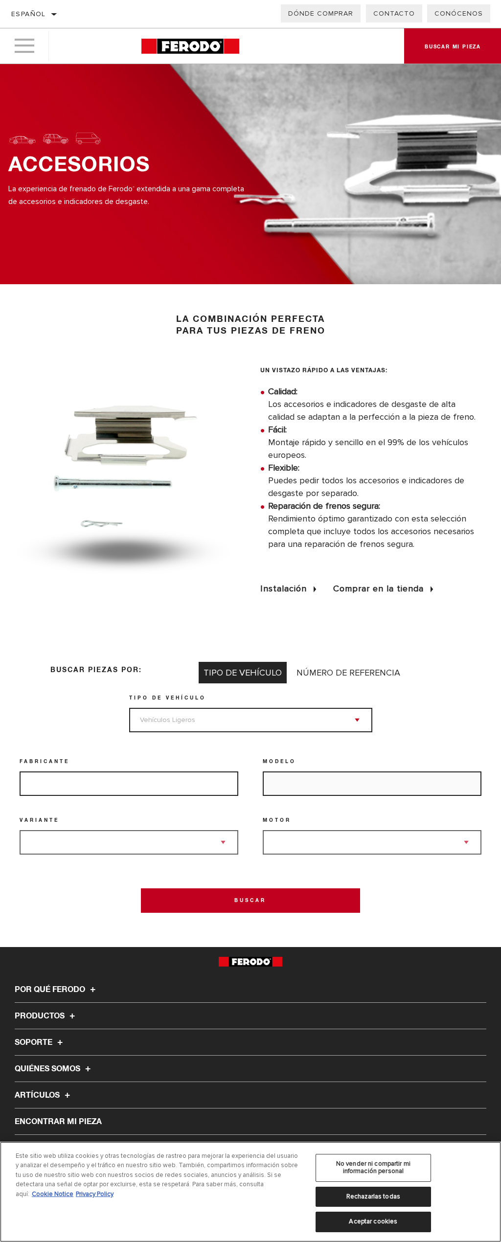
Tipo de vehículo (167, 698)
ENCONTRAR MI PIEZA (58, 1122)
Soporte (34, 1042)
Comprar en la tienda (378, 588)
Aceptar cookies (373, 1221)
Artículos (38, 1095)
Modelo (279, 761)
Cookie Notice (52, 1194)
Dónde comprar (320, 13)
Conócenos (458, 13)
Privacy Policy (95, 1194)
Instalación (283, 588)
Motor (277, 820)
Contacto (394, 13)
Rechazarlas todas (373, 1196)
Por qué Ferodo (51, 990)
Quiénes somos (48, 1069)
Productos (41, 1016)
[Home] (190, 46)
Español (28, 14)
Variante (39, 820)
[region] (250, 1192)
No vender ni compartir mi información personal (373, 1167)
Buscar (250, 900)
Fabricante (44, 761)
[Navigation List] (24, 46)
